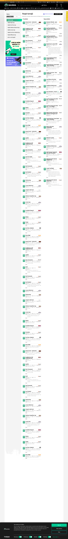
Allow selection (59, 528)
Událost (60, 25)
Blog (44, 2)
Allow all (59, 525)
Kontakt (54, 2)
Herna (40, 2)
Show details (55, 536)
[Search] (18, 5)
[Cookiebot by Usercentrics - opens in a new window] (7, 537)
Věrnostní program (60, 2)
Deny (59, 532)
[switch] (30, 537)
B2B (49, 2)
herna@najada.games (46, 16)
